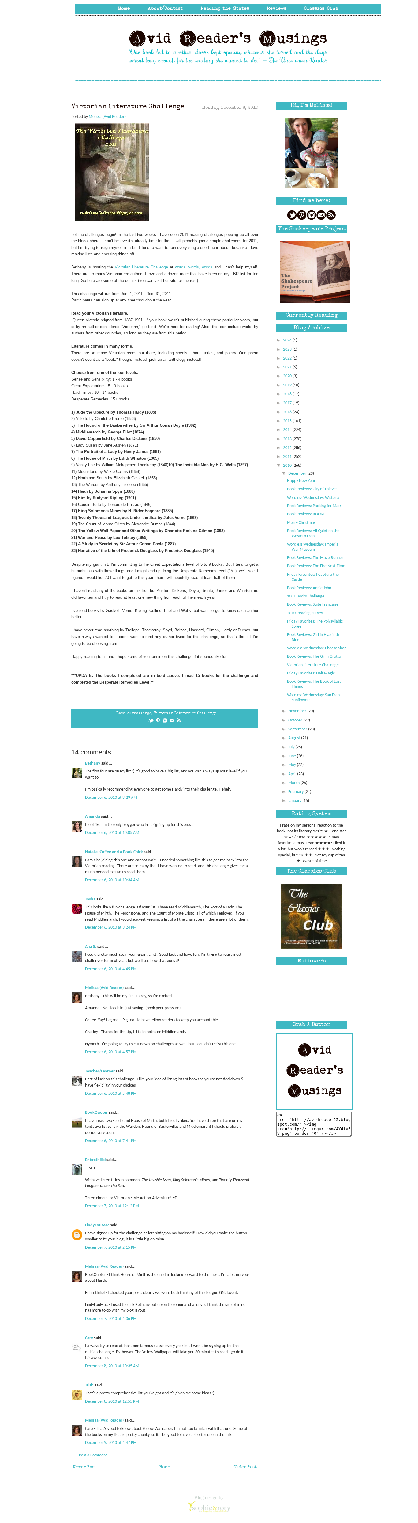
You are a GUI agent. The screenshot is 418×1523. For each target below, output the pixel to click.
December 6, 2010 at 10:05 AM (112, 833)
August (294, 738)
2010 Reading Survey (305, 613)
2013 (288, 439)
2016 (288, 412)
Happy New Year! (302, 481)
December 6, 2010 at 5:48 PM (111, 1093)
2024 (288, 340)
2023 (288, 349)
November (297, 711)
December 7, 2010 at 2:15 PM (111, 1247)
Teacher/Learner (100, 1071)
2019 (288, 385)
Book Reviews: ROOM (305, 514)
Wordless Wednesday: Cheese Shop (316, 648)
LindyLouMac (97, 1225)
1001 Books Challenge (305, 596)
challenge (141, 713)
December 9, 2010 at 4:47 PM (111, 1443)
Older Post (245, 1467)
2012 (288, 448)
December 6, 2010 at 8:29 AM (111, 797)
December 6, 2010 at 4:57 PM (111, 1052)
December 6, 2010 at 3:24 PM (111, 927)
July (291, 747)
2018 (288, 394)
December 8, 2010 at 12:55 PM (112, 1401)
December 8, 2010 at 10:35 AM (112, 1366)
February (296, 792)
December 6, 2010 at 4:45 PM (111, 969)
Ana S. (90, 946)
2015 (288, 421)
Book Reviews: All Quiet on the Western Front (313, 534)
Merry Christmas (301, 522)
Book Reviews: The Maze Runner (315, 558)
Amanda (92, 816)
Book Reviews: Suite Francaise (312, 604)
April (292, 774)
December (297, 473)
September (298, 729)
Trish (89, 1385)
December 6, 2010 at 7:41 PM (111, 1141)
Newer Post (84, 1467)
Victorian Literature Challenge (185, 713)
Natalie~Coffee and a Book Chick (114, 852)
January (295, 800)
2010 (288, 465)
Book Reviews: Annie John (309, 588)
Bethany (92, 763)
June (292, 756)
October (295, 720)
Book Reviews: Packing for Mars (314, 506)
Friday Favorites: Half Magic (311, 673)
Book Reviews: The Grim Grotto (314, 656)
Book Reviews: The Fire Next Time (316, 566)
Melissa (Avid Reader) (104, 988)
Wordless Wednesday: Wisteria (313, 497)
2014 (288, 430)
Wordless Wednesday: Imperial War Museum (313, 547)
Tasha (90, 899)
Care (89, 1338)
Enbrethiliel (95, 1160)
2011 (288, 457)
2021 (288, 367)
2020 (288, 376)
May (292, 765)
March (294, 783)
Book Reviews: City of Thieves (312, 489)
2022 (288, 358)
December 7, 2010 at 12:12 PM (112, 1206)
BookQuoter (96, 1112)
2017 (288, 403)
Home (164, 1467)
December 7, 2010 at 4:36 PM (111, 1319)
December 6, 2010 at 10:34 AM (112, 880)
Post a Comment (93, 1455)
